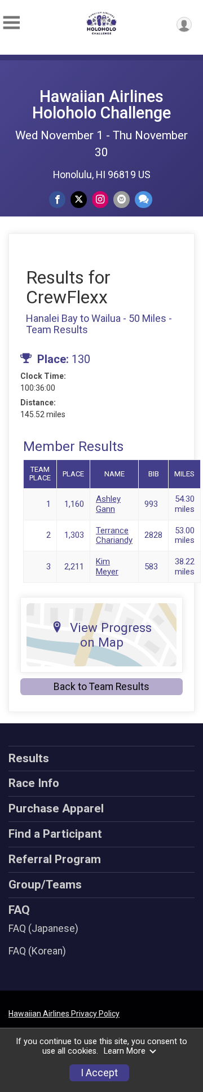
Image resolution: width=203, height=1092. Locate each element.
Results (28, 758)
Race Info (33, 783)
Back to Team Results (101, 686)
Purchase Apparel (56, 808)
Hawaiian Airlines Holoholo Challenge (101, 104)
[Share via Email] (121, 199)
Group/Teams (45, 884)
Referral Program (54, 859)
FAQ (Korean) (37, 951)
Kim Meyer (107, 566)
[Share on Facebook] (57, 199)
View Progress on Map (111, 634)
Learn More (124, 1051)
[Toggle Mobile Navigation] (11, 22)
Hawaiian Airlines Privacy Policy (64, 1013)
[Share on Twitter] (78, 199)
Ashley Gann (108, 504)
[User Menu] (184, 24)
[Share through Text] (143, 199)
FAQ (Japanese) (43, 928)
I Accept (99, 1072)
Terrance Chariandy (114, 535)
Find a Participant (55, 834)
